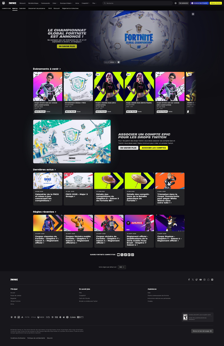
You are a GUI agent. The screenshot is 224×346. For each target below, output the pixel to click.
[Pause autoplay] (118, 62)
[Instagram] (132, 254)
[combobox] (122, 267)
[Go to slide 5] (114, 62)
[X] (122, 254)
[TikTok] (125, 254)
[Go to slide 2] (107, 62)
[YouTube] (118, 254)
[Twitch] (129, 254)
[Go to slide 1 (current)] (105, 62)
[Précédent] (5, 39)
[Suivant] (219, 39)
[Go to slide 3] (109, 62)
